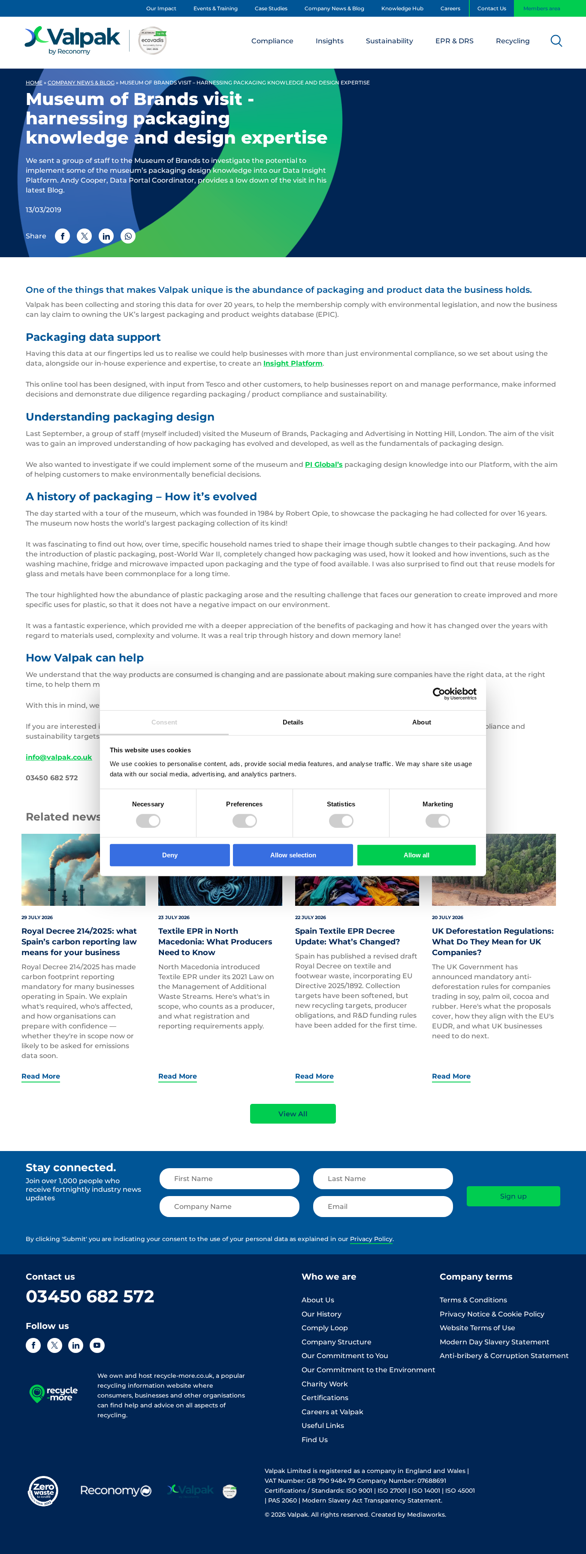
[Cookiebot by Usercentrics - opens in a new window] (439, 694)
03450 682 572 (90, 1296)
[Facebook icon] (33, 1345)
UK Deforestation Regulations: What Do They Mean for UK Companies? (493, 941)
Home (34, 82)
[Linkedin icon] (75, 1345)
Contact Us (491, 8)
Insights (330, 41)
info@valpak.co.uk (59, 757)
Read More (40, 1076)
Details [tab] (293, 721)
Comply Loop (325, 1328)
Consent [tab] (164, 721)
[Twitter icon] (54, 1345)
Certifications (325, 1398)
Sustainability (389, 41)
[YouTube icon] (97, 1345)
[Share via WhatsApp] (128, 235)
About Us (318, 1300)
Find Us (315, 1440)
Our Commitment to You (345, 1356)
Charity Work (325, 1384)
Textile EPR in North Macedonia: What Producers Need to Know (215, 941)
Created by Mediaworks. (408, 1514)
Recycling (513, 41)
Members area (541, 8)
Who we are (329, 1276)
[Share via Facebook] (62, 235)
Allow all (416, 855)
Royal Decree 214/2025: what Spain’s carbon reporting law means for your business (79, 941)
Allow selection (293, 855)
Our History (321, 1314)
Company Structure (337, 1342)
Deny (170, 855)
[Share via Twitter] (84, 235)
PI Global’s (324, 464)
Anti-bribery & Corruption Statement (504, 1356)
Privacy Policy (371, 1239)
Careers (450, 8)
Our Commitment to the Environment (368, 1370)
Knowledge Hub (402, 8)
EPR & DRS (454, 41)
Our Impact (161, 8)
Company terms (476, 1276)
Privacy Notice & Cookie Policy (492, 1314)
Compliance (272, 41)
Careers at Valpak (332, 1412)
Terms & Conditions (473, 1300)
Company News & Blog (334, 8)
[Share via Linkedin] (106, 235)
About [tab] (421, 721)
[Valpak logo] (96, 40)
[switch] (245, 821)
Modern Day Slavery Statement (495, 1342)
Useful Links (323, 1426)
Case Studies (271, 8)
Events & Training (215, 8)
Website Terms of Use (477, 1328)
